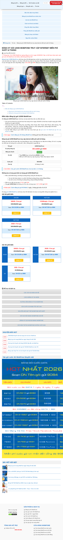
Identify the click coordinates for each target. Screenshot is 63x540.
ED (5, 273)
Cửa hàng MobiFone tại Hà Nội (43, 530)
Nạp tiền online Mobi (31, 38)
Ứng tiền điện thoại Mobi (32, 27)
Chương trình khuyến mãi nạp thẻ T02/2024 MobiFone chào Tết (23, 347)
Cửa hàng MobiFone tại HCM (43, 532)
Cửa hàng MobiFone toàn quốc (43, 528)
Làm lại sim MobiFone (31, 20)
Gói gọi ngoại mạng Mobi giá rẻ (33, 520)
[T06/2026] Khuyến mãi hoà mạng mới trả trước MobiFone (22, 335)
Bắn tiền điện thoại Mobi (31, 12)
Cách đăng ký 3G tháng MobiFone (21, 135)
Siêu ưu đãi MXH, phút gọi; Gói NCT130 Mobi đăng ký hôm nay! (23, 471)
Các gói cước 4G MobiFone (32, 511)
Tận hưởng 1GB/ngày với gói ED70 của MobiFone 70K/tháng (22, 477)
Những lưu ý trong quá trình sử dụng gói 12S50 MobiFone (22, 113)
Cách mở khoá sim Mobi (31, 23)
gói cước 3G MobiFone (47, 129)
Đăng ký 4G (14, 3)
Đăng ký (39, 152)
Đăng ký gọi (20, 6)
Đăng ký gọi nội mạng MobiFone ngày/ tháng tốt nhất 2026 (22, 339)
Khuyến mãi (29, 6)
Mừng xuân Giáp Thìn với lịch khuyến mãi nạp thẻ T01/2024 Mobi (23, 350)
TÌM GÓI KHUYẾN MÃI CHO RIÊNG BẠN (56, 3)
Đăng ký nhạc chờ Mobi (31, 34)
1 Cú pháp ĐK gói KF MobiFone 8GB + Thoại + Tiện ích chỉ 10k (23, 488)
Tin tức (37, 6)
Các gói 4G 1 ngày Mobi (31, 514)
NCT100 (16, 220)
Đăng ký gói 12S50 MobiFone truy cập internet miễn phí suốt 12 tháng (24, 111)
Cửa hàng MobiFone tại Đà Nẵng (43, 534)
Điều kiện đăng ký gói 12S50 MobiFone (14, 108)
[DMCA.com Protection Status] (12, 514)
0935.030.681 (18, 529)
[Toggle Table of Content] (3, 106)
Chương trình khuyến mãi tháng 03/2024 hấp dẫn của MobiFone (23, 343)
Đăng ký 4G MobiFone (31, 509)
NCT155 (47, 197)
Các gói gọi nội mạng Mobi (32, 522)
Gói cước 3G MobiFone (31, 516)
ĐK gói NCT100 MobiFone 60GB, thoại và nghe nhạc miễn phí (23, 483)
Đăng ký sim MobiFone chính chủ (31, 16)
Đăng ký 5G (23, 3)
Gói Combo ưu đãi (34, 3)
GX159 (16, 197)
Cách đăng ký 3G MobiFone (32, 518)
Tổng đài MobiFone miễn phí (31, 30)
